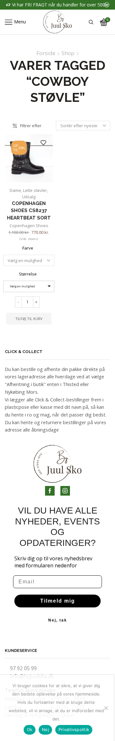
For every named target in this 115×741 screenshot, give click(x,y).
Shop (68, 53)
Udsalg (28, 197)
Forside (45, 53)
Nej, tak (57, 620)
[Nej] (106, 708)
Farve (27, 248)
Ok (30, 729)
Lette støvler (35, 190)
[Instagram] (65, 491)
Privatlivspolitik (73, 729)
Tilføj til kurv (28, 318)
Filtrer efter (31, 125)
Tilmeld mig (57, 601)
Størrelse (28, 274)
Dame (15, 190)
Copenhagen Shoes (29, 225)
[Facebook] (50, 491)
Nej (45, 729)
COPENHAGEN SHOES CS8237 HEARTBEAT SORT (29, 210)
